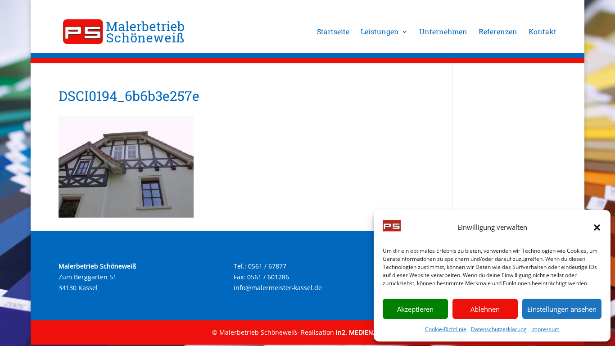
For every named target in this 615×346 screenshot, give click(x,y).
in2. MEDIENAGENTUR (369, 332)
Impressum (545, 329)
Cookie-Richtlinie (445, 329)
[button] (596, 227)
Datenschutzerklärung (499, 329)
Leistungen (380, 32)
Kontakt (542, 32)
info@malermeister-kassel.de (278, 287)
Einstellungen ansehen (562, 309)
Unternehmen (443, 32)
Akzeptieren (415, 309)
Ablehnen (485, 309)
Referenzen (498, 32)
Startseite (333, 32)
